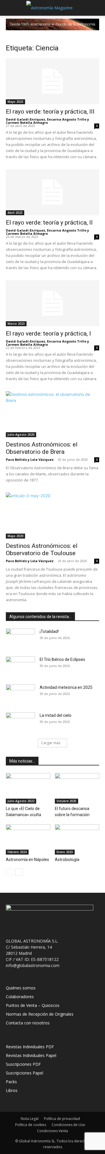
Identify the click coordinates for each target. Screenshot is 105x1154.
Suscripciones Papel (24, 1073)
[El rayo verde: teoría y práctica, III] (52, 81)
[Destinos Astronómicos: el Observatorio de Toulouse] (52, 516)
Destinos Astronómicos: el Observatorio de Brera (42, 448)
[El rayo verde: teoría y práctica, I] (52, 303)
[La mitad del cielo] (20, 722)
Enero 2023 (65, 852)
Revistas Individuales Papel (31, 1055)
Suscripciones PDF (23, 1064)
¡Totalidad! (49, 631)
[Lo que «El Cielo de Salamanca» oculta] (28, 788)
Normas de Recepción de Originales (40, 1014)
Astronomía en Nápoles (27, 859)
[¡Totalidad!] (20, 639)
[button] (10, 8)
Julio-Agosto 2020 (21, 435)
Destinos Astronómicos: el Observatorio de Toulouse (42, 549)
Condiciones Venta (52, 1130)
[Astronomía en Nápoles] (28, 839)
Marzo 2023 (16, 324)
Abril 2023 (15, 213)
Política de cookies (30, 1124)
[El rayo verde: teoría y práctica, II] (52, 192)
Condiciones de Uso (68, 1124)
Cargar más (50, 742)
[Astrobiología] (77, 839)
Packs (11, 1081)
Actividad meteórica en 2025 (66, 687)
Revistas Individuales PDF (30, 1046)
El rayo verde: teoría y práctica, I (48, 333)
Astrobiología (67, 859)
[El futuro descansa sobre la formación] (77, 788)
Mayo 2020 (15, 536)
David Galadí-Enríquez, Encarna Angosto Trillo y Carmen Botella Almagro (47, 121)
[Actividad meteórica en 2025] (20, 694)
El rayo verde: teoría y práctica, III (50, 111)
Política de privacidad (62, 1118)
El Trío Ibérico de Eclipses (62, 659)
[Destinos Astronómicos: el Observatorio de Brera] (52, 414)
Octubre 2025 (66, 801)
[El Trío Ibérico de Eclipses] (20, 667)
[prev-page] (9, 872)
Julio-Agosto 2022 (21, 801)
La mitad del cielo (55, 715)
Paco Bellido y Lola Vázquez (30, 459)
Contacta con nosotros (28, 1023)
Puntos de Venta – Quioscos (33, 1005)
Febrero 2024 (17, 852)
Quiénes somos (21, 988)
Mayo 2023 (15, 102)
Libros (12, 1090)
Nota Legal (29, 1118)
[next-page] (18, 872)
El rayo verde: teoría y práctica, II (49, 222)
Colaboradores (20, 996)
